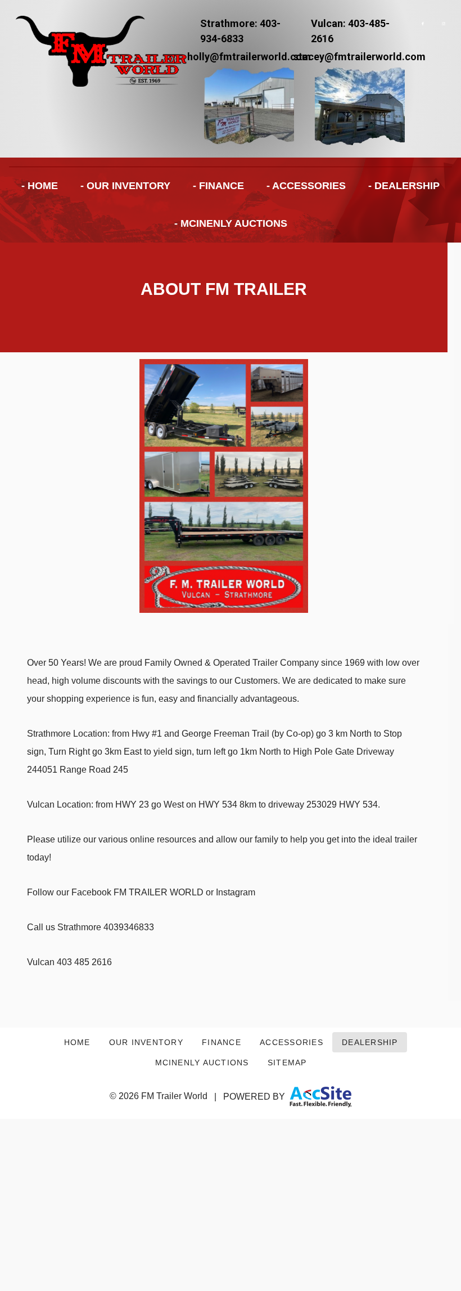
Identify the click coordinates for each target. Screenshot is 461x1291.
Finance (221, 1042)
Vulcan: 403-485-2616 (350, 30)
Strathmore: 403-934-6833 (240, 30)
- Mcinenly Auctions (230, 223)
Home (77, 1042)
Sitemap (287, 1062)
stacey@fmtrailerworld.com (359, 56)
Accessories (291, 1042)
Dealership (370, 1042)
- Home (39, 185)
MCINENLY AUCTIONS (201, 1062)
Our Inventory (146, 1042)
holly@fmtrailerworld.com (249, 56)
